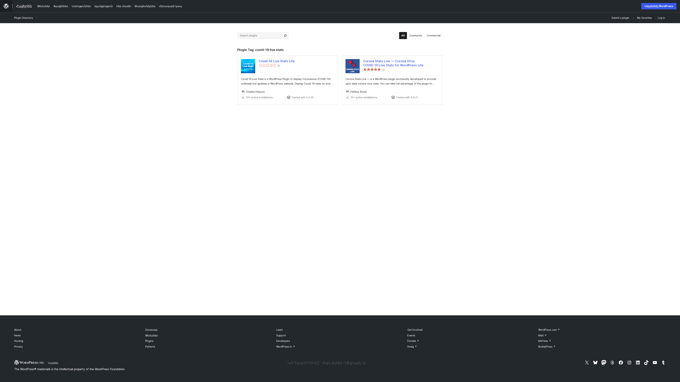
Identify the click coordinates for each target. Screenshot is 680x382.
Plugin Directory (23, 17)
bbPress (544, 340)
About (17, 329)
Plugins (149, 340)
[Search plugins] (285, 35)
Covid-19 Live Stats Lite (277, 61)
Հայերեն (53, 362)
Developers (283, 340)
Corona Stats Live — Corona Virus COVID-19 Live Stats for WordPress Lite (393, 63)
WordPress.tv (285, 346)
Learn (279, 329)
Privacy (18, 346)
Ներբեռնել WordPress (659, 6)
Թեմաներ (151, 335)
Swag (412, 346)
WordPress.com (549, 329)
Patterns (150, 346)
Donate (413, 340)
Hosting (18, 340)
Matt (542, 335)
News (17, 335)
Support (281, 335)
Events (411, 335)
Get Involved (415, 329)
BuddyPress (547, 346)
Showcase (151, 329)
